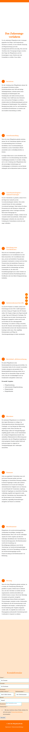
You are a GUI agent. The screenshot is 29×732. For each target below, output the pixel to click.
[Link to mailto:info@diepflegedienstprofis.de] (8, 1)
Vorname (2, 683)
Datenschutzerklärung (16, 712)
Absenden (3, 717)
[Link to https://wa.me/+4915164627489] (21, 1)
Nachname (2, 689)
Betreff (2, 697)
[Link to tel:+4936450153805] (14, 1)
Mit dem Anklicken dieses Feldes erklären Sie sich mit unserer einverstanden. (15, 712)
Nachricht (3, 704)
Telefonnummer (19, 691)
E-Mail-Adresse (4, 691)
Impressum (8, 727)
